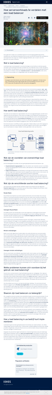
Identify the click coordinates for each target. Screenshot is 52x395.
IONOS (5, 5)
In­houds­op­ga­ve (9, 50)
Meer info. (28, 393)
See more (20, 354)
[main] (26, 197)
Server (17, 5)
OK (45, 392)
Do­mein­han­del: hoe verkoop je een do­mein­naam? (25, 366)
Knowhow (22, 5)
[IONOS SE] (11, 382)
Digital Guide (11, 5)
